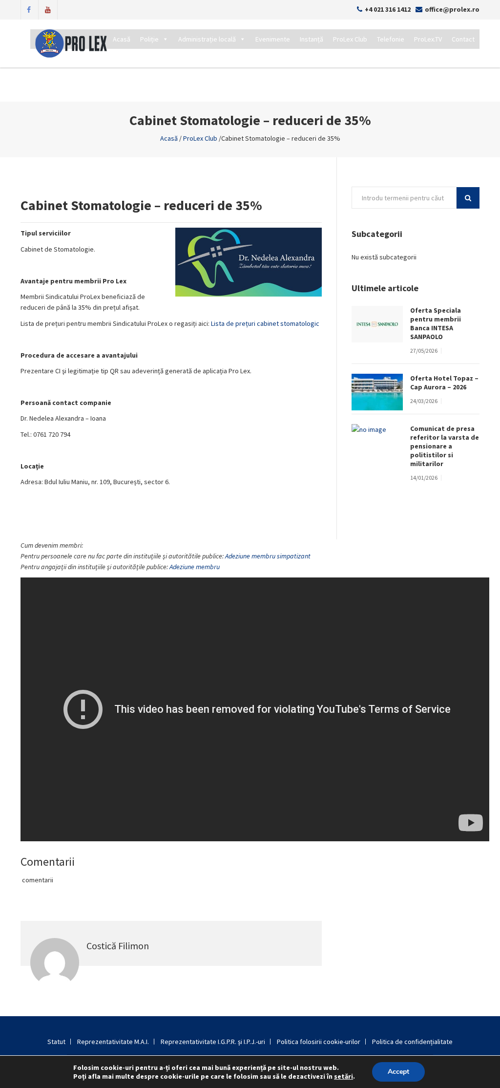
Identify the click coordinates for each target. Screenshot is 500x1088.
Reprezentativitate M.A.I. (113, 1042)
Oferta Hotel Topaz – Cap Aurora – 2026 (444, 382)
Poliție (149, 39)
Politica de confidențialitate (412, 1042)
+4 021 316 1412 (388, 9)
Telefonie (390, 39)
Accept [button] (398, 1071)
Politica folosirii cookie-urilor (318, 1042)
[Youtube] (48, 8)
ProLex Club (350, 39)
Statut (56, 1042)
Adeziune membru (194, 566)
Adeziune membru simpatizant (268, 556)
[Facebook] (29, 8)
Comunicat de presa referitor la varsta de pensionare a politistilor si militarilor (444, 446)
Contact (463, 39)
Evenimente (272, 39)
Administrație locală (207, 39)
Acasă (121, 39)
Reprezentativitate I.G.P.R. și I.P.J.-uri (213, 1042)
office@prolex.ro (452, 9)
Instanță (311, 39)
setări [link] (343, 1076)
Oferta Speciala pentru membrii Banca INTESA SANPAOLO (435, 323)
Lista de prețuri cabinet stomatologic (265, 323)
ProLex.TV (428, 39)
